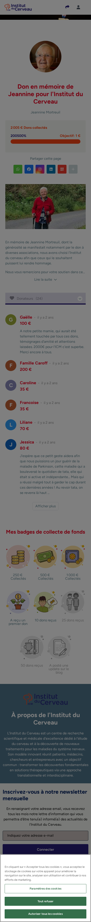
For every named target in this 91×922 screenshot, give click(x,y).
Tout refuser (46, 901)
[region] (45, 888)
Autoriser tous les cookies (45, 913)
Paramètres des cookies (45, 888)
